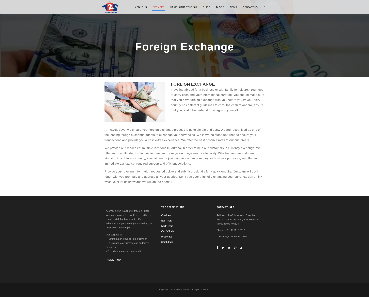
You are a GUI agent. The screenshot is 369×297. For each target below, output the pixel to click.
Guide (206, 7)
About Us (141, 7)
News (233, 7)
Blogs (220, 7)
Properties (166, 236)
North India (167, 226)
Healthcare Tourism (183, 7)
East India (166, 220)
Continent (166, 215)
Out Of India (167, 231)
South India (167, 242)
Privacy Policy (114, 259)
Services (158, 7)
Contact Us (250, 7)
